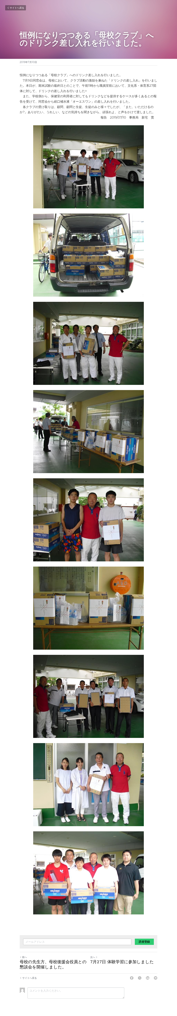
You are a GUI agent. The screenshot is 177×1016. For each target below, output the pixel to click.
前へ (24, 957)
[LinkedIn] (147, 978)
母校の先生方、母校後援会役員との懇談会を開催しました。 (53, 964)
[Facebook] (131, 978)
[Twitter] (139, 978)
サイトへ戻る (17, 7)
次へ (92, 957)
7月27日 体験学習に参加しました (122, 961)
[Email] (155, 978)
